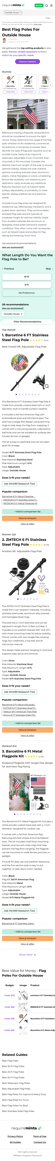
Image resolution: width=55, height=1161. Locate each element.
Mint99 (39, 5)
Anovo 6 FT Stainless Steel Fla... (19, 715)
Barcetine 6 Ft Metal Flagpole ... (18, 496)
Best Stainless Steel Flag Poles (18, 1111)
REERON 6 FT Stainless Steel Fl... (20, 500)
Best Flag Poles (10, 1060)
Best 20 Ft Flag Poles (13, 1077)
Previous (9, 268)
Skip (48, 268)
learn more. (38, 24)
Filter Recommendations (27, 321)
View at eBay (27, 524)
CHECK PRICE (10, 92)
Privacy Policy (15, 1136)
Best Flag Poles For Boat (15, 1105)
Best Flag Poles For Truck (15, 1100)
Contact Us (40, 1142)
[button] (27, 18)
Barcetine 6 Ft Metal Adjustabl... (19, 704)
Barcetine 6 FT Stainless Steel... (18, 923)
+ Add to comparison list (27, 511)
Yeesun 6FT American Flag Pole (20, 711)
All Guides (15, 1142)
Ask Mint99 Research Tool (19, 483)
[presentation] (5, 85)
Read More (30, 235)
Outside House (12, 12)
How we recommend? (13, 247)
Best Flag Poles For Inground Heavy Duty (24, 1094)
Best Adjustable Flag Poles (16, 1088)
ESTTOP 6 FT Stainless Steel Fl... (19, 708)
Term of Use (39, 1136)
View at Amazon (27, 518)
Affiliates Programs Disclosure (27, 1155)
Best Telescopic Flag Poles (16, 1083)
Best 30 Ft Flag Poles (13, 1066)
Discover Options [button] (27, 61)
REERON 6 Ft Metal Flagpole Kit (20, 503)
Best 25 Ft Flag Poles (13, 1072)
